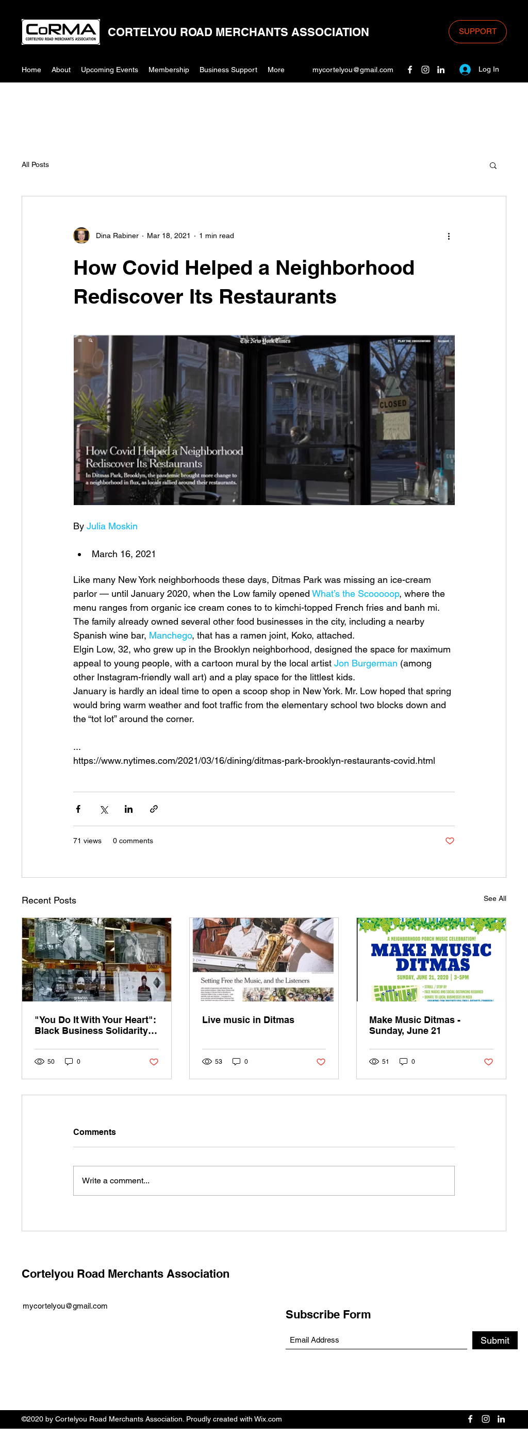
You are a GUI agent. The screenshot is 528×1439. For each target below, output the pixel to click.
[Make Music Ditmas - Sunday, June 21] (431, 959)
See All (495, 898)
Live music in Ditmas (248, 1019)
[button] (493, 165)
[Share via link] (154, 809)
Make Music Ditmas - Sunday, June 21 (414, 1025)
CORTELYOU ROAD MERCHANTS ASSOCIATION (238, 32)
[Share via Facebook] (78, 809)
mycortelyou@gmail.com (352, 69)
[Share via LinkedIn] (129, 809)
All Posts (35, 164)
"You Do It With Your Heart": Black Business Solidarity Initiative (95, 1025)
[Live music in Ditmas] (264, 959)
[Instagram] (425, 69)
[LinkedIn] (441, 69)
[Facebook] (410, 69)
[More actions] (448, 235)
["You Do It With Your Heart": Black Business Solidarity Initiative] (96, 959)
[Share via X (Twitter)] (103, 809)
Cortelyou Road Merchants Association (125, 1273)
